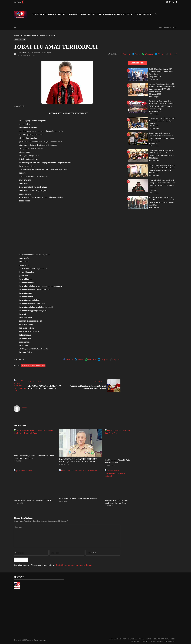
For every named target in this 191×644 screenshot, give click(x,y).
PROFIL (92, 14)
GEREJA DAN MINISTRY (52, 14)
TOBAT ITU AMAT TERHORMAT (33, 365)
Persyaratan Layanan (156, 641)
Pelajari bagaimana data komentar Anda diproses (74, 565)
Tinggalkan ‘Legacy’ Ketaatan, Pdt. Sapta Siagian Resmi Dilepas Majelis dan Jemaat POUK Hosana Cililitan (162, 199)
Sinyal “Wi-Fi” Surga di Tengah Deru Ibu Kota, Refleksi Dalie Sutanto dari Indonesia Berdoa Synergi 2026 (162, 167)
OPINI (138, 14)
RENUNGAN (127, 14)
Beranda (16, 35)
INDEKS (146, 14)
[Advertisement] (68, 228)
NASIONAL (72, 14)
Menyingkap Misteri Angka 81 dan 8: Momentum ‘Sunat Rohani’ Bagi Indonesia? (162, 120)
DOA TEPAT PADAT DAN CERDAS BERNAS (78, 498)
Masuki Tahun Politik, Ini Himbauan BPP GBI (32, 500)
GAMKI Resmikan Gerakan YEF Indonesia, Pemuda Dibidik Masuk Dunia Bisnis (161, 71)
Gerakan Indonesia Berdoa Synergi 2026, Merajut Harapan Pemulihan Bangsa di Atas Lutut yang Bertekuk (161, 152)
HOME (35, 14)
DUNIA (83, 14)
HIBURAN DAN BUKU (108, 14)
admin (24, 53)
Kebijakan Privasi (169, 641)
